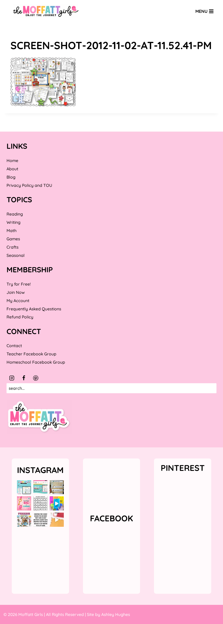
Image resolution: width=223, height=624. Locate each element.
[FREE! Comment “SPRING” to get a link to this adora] (24, 520)
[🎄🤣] (40, 520)
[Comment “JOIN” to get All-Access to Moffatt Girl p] (40, 487)
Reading (15, 214)
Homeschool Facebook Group (36, 362)
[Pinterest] (35, 378)
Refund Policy (20, 317)
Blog (11, 177)
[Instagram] (12, 378)
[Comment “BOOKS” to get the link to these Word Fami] (57, 503)
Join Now (16, 292)
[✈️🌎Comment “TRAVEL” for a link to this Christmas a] (57, 520)
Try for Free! (19, 284)
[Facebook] (24, 378)
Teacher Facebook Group (31, 353)
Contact (14, 345)
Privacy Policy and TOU (29, 185)
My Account (18, 300)
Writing (13, 222)
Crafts (13, 247)
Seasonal (16, 255)
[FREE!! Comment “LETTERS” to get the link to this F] (57, 487)
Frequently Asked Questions (34, 308)
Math (12, 230)
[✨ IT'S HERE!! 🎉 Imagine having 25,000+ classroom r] (24, 487)
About (12, 168)
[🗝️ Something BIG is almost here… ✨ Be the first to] (24, 503)
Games (13, 238)
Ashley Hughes (115, 614)
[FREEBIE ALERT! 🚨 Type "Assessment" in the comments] (40, 503)
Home (12, 160)
